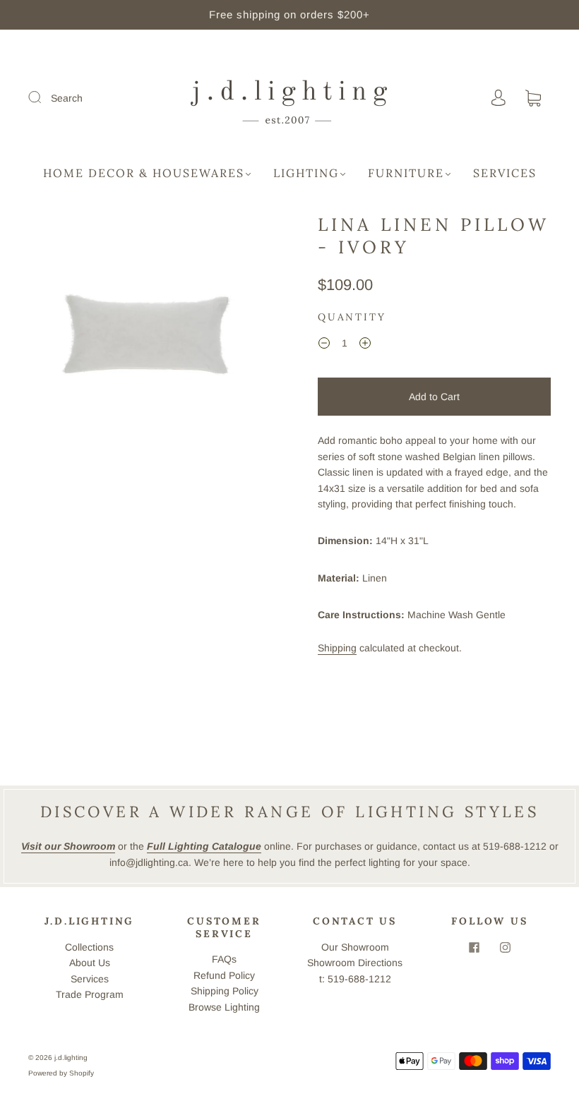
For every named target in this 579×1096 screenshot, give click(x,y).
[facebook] (474, 947)
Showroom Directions (354, 962)
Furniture (406, 173)
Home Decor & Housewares (143, 173)
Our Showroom (355, 947)
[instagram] (505, 947)
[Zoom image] (145, 332)
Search (67, 98)
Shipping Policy (224, 990)
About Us (89, 962)
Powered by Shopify (61, 1073)
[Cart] (533, 98)
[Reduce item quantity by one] (324, 345)
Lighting (306, 173)
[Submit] (43, 97)
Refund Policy (224, 975)
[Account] (498, 98)
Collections (89, 947)
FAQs (224, 959)
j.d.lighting (71, 1057)
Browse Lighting (224, 1007)
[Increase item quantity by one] (365, 345)
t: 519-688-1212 (355, 978)
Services (505, 173)
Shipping (337, 648)
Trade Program (90, 994)
